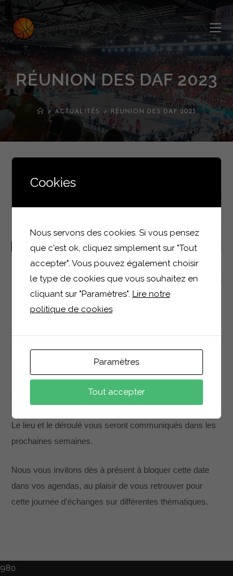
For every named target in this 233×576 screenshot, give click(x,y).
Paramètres (116, 362)
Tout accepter (116, 392)
